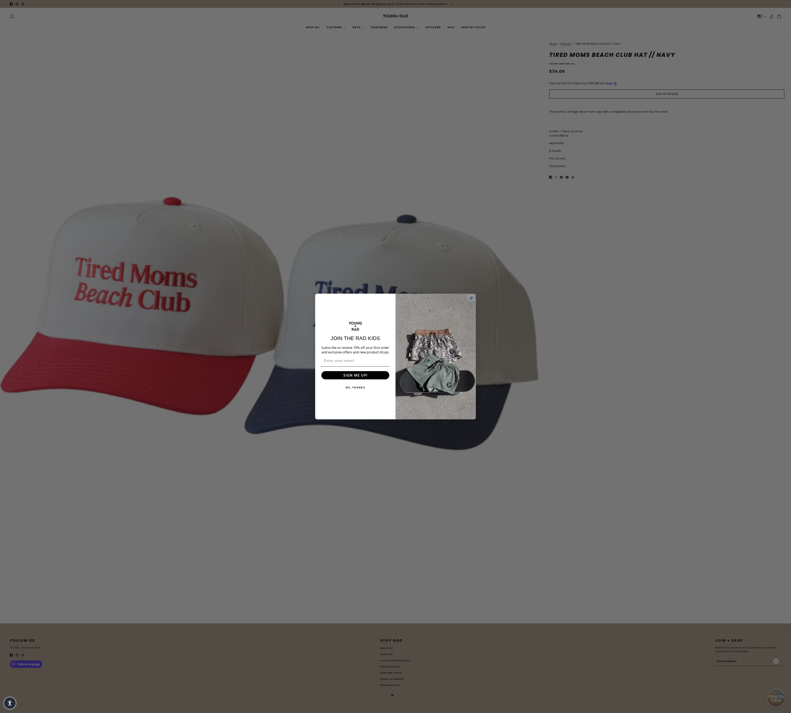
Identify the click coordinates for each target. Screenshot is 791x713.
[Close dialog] (471, 298)
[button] (9, 703)
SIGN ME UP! (355, 375)
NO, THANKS (355, 387)
